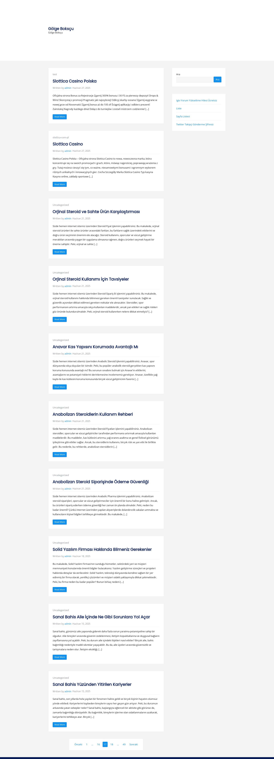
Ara (178, 74)
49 (124, 744)
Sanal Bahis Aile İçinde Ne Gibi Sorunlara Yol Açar (101, 617)
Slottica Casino (68, 144)
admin (68, 87)
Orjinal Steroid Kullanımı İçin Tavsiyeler (91, 279)
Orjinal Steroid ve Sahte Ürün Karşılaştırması (96, 211)
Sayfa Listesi (183, 116)
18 (111, 744)
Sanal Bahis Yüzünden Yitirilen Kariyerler (92, 684)
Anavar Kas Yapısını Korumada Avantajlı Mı (95, 347)
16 (98, 744)
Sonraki (133, 744)
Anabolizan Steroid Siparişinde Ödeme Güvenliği (101, 482)
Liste (179, 108)
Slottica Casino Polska (75, 81)
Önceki (78, 744)
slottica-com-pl (61, 137)
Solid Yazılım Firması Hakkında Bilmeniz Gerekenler (102, 549)
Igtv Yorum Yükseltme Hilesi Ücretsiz (196, 100)
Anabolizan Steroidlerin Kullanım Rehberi (93, 414)
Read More (61, 117)
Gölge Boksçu (61, 28)
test (55, 74)
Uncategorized (61, 204)
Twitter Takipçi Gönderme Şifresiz (194, 124)
